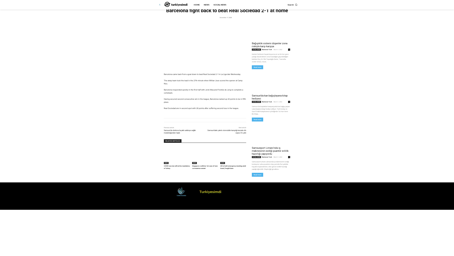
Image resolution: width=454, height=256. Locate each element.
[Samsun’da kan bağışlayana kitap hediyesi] (271, 83)
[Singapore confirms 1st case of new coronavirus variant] (205, 155)
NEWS (166, 163)
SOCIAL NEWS (256, 49)
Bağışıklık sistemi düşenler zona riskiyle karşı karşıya (269, 45)
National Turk (267, 49)
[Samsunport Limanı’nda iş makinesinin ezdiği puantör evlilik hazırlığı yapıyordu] (271, 135)
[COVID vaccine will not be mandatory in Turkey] (177, 155)
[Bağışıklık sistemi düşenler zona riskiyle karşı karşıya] (271, 30)
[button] (292, 4)
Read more (257, 67)
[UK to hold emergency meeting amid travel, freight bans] (233, 155)
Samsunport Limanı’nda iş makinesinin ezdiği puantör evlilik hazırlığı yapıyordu (270, 150)
